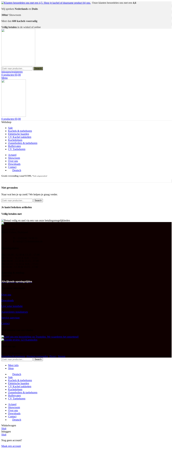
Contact (5, 323)
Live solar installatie (12, 306)
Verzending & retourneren (13, 356)
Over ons (6, 294)
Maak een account (11, 446)
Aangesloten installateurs (14, 311)
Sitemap (61, 356)
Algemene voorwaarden (37, 356)
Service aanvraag (10, 317)
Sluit (3, 428)
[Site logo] (18, 65)
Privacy (53, 356)
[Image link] (40, 336)
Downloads (7, 300)
